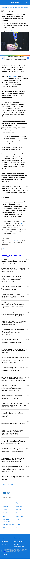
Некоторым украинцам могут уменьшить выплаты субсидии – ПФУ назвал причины (12, 288)
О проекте (4, 538)
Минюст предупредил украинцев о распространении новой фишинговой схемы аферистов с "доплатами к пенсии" (13, 360)
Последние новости (11, 256)
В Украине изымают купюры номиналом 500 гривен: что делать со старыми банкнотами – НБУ (13, 296)
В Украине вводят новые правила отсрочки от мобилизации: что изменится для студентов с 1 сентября (12, 370)
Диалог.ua (4, 551)
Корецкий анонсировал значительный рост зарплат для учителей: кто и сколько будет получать (12, 342)
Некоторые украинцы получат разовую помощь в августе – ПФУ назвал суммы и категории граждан (12, 414)
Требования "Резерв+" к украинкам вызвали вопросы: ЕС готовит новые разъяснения (13, 322)
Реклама (17, 538)
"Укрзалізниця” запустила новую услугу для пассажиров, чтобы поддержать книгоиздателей (12, 459)
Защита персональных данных (19, 546)
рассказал (14, 240)
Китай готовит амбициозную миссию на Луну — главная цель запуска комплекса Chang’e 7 (12, 314)
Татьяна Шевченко (11, 31)
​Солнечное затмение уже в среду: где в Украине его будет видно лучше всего (13, 478)
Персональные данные (19, 542)
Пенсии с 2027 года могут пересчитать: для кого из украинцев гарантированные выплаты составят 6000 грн (11, 388)
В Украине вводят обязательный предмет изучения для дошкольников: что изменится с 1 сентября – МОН (12, 332)
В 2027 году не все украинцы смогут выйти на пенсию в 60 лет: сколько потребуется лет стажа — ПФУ (13, 305)
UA (27, 2)
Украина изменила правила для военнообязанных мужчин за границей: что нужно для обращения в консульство (12, 432)
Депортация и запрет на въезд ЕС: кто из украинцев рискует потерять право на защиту (13, 269)
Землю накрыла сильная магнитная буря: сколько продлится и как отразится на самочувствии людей (13, 378)
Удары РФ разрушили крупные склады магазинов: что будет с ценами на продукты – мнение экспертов (12, 450)
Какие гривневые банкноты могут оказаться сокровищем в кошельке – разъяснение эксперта (13, 423)
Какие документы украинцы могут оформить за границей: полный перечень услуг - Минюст (13, 397)
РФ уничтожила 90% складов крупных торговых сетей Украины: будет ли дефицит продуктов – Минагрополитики (13, 279)
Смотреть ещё (7, 484)
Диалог (2, 10)
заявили (22, 223)
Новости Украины (13, 248)
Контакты (4, 544)
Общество (4, 248)
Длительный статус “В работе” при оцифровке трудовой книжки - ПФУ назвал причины (13, 405)
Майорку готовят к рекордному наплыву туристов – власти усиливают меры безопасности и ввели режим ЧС (12, 469)
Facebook (13, 76)
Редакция (4, 541)
